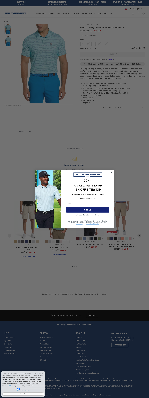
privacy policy (79, 223)
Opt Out (10, 386)
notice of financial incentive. (92, 223)
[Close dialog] (111, 172)
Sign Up (87, 210)
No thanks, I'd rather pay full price (88, 215)
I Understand (23, 394)
